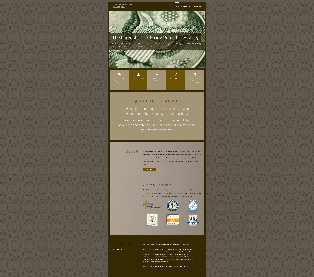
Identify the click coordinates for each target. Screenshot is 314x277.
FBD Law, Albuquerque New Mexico (163, 266)
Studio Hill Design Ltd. (183, 266)
